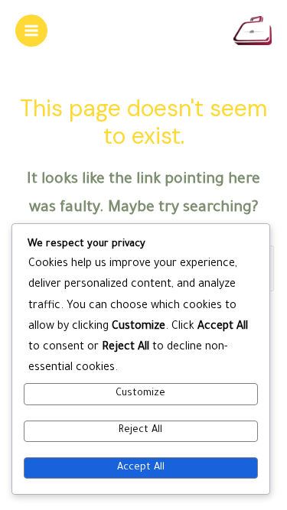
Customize (140, 393)
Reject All (140, 430)
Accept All (141, 468)
